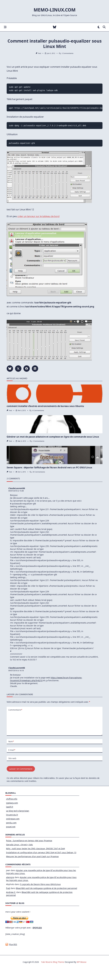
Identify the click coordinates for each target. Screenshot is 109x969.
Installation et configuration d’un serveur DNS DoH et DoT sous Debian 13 (41, 852)
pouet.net (10, 826)
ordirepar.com (12, 818)
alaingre (10, 877)
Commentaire (15, 709)
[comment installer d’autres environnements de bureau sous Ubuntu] (54, 394)
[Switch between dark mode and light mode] (98, 27)
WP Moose (81, 962)
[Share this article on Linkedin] (35, 368)
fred (39, 53)
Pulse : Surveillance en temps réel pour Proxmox (29, 840)
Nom (11, 741)
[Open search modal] (104, 27)
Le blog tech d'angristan (17, 810)
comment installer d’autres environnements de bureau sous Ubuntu (45, 406)
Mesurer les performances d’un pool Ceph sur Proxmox (32, 856)
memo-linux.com (55, 10)
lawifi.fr (9, 806)
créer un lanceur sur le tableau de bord (38, 216)
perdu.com (11, 822)
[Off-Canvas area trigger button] (5, 27)
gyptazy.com (12, 802)
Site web (12, 758)
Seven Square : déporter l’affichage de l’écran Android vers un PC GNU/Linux (49, 467)
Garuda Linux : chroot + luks (19, 844)
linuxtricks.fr (12, 814)
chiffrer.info (11, 799)
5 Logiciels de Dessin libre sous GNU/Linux (40, 884)
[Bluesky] (54, 27)
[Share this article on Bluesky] (10, 368)
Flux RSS (13, 944)
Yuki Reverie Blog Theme (52, 962)
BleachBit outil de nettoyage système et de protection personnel (46, 888)
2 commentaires (67, 53)
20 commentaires (39, 472)
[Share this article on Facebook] (26, 368)
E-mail (11, 750)
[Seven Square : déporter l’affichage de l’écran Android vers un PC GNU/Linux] (54, 455)
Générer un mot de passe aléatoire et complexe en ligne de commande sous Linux (53, 436)
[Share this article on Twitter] (18, 368)
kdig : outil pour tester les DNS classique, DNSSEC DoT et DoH (35, 848)
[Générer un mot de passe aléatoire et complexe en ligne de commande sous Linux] (54, 424)
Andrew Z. (11, 892)
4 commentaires (38, 410)
